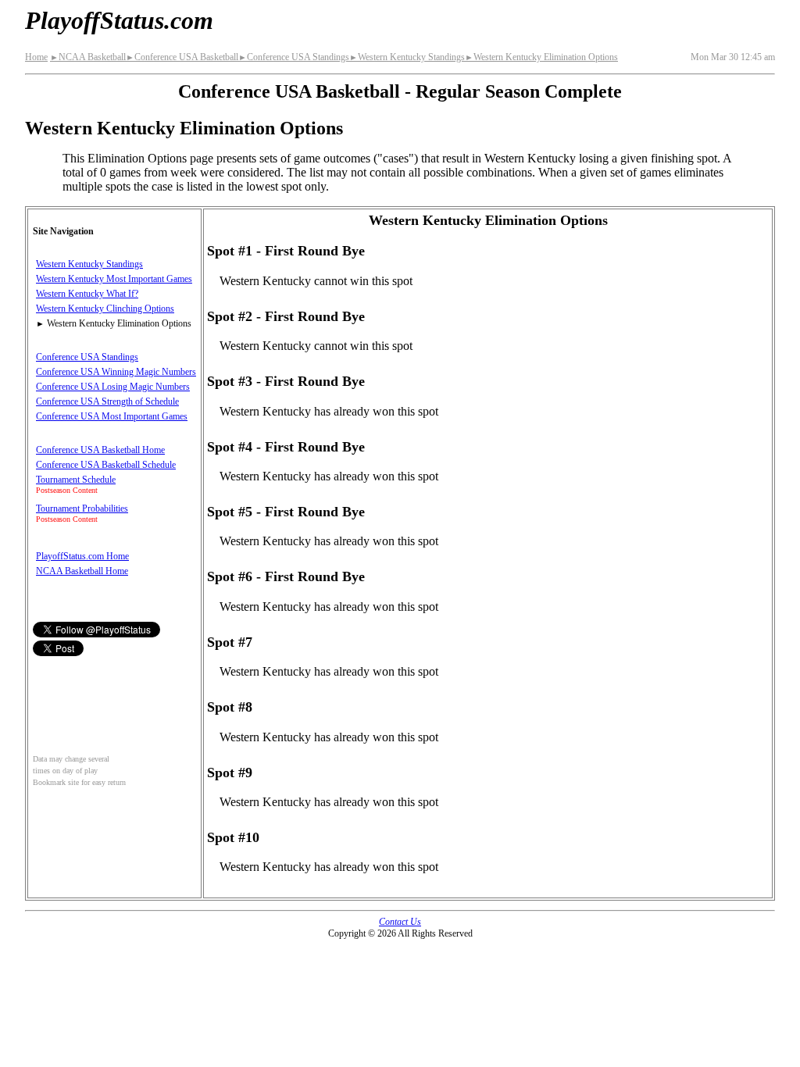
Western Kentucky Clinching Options (105, 308)
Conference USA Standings (293, 57)
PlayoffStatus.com (119, 20)
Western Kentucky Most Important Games (114, 278)
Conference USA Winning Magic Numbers (116, 371)
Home (36, 57)
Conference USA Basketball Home (100, 449)
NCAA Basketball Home (82, 571)
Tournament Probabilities (82, 508)
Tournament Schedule (76, 479)
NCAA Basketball (88, 57)
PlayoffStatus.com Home (82, 556)
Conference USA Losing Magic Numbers (113, 386)
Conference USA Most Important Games (112, 416)
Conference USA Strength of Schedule (107, 401)
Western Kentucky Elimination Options (541, 57)
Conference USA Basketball (182, 57)
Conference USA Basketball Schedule (106, 464)
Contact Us (400, 921)
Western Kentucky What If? (87, 293)
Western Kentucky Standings (407, 57)
